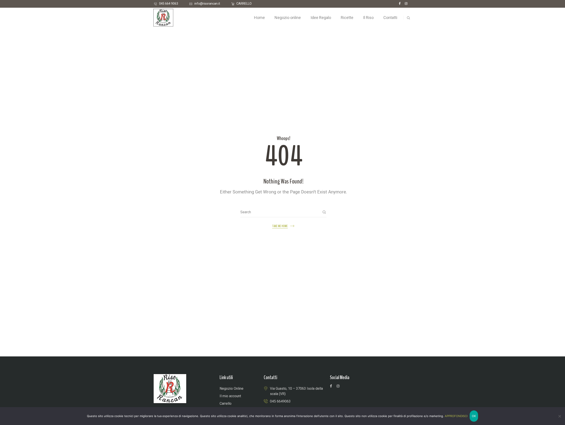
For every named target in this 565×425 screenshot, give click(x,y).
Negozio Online (231, 388)
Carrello (226, 403)
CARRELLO (244, 3)
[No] (559, 416)
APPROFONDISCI (456, 416)
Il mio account (230, 396)
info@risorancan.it (207, 3)
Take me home (280, 226)
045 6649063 (280, 401)
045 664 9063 (168, 3)
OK (474, 416)
